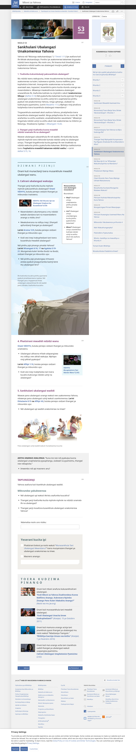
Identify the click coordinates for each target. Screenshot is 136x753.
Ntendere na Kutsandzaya (23, 699)
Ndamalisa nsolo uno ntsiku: (33, 522)
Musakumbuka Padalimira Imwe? (105, 251)
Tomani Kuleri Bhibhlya (101, 246)
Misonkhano (64, 692)
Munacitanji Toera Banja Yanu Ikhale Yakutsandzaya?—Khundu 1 (107, 110)
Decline (24, 749)
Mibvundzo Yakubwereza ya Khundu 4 (108, 222)
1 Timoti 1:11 (59, 56)
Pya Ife (63, 685)
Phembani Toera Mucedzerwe (69, 689)
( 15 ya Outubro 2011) (56, 618)
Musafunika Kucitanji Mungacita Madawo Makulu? (106, 188)
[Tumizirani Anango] (117, 11)
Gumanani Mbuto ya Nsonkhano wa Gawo (92, 695)
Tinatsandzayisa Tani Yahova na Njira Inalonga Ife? (107, 130)
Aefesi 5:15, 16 (24, 151)
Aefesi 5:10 (31, 96)
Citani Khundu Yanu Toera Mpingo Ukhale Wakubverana (107, 178)
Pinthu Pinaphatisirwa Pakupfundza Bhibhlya (22, 695)
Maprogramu (42, 712)
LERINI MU (96, 16)
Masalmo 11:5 (52, 104)
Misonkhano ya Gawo (67, 698)
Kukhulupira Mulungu (21, 711)
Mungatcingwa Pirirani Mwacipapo (107, 206)
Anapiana (18, 708)
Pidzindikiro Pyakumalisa (103, 233)
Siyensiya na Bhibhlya (21, 714)
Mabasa (63, 701)
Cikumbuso (64, 695)
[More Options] (122, 11)
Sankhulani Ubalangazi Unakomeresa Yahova (109, 151)
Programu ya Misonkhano (46, 709)
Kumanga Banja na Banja (22, 702)
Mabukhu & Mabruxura (31, 11)
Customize (34, 749)
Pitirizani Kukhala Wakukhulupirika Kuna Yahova (107, 197)
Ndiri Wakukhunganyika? (103, 227)
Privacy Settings (33, 743)
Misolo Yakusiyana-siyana (45, 703)
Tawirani (15, 749)
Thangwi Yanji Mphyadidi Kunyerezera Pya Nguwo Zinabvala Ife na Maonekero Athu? (109, 140)
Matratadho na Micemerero (46, 700)
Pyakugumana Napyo (67, 704)
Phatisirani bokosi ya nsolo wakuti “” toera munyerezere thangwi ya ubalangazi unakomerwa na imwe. (49, 548)
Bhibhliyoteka (16, 11)
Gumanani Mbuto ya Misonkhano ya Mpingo (111, 690)
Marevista (41, 706)
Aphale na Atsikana (20, 705)
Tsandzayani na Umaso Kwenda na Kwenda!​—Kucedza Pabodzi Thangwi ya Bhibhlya (60, 11)
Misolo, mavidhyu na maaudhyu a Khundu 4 (106, 239)
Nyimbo (40, 727)
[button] (48, 7)
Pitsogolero (41, 718)
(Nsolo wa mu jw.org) (57, 599)
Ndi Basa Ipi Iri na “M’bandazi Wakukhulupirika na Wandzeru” (106, 161)
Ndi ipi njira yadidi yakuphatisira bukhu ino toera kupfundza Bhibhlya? (107, 73)
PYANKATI (108, 66)
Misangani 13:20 (54, 123)
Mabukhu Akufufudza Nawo (46, 715)
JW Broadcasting (43, 721)
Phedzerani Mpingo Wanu (103, 170)
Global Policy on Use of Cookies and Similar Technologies (74, 741)
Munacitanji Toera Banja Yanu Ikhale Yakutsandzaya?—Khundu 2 (107, 120)
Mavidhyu (41, 724)
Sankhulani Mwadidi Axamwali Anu (107, 102)
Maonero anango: (32, 556)
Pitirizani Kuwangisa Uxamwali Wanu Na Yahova (109, 214)
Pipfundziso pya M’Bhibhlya (23, 685)
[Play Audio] (113, 11)
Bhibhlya (40, 689)
